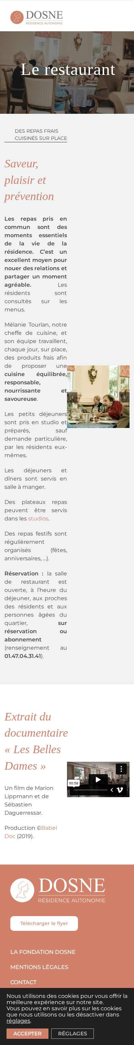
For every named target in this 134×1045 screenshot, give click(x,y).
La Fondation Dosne (43, 952)
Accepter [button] (27, 1033)
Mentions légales (39, 967)
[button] (72, 397)
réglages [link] (18, 1021)
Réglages (72, 1033)
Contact (23, 982)
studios (38, 518)
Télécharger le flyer (44, 923)
